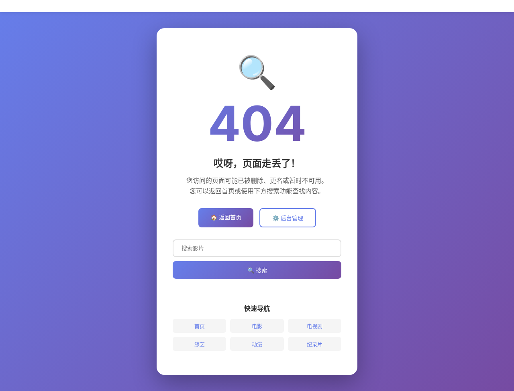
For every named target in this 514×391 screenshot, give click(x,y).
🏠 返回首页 (225, 217)
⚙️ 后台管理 (287, 218)
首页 (199, 326)
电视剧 (314, 326)
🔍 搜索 (257, 270)
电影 (257, 326)
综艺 (199, 344)
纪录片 (314, 344)
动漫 (257, 344)
